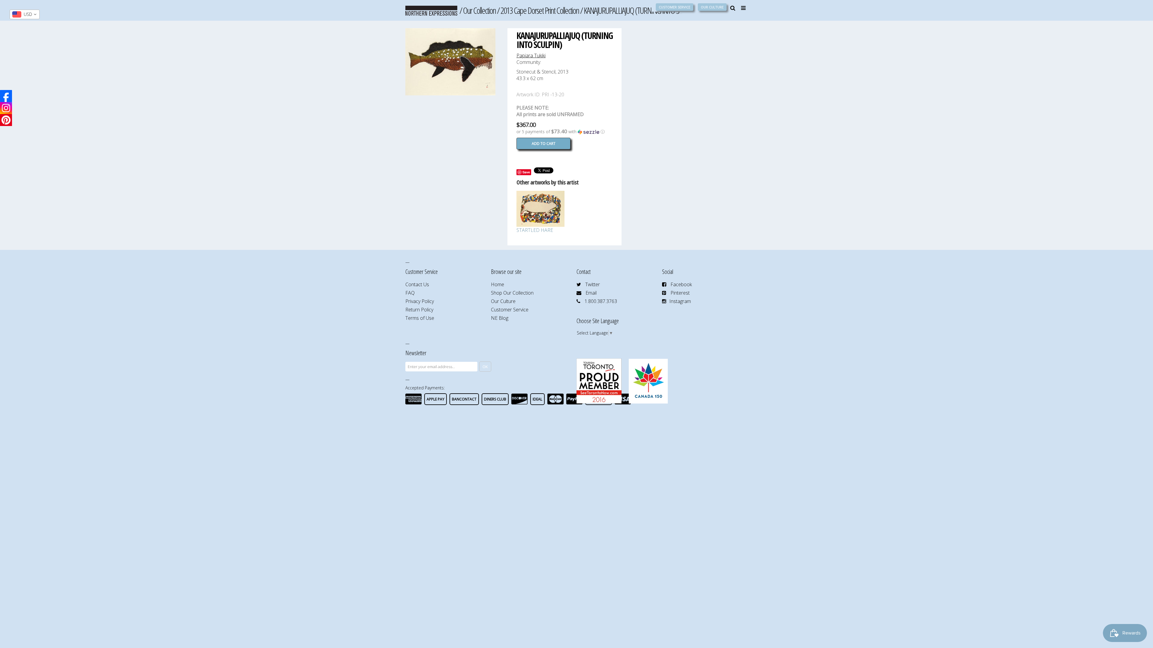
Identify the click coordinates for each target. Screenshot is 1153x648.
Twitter (592, 284)
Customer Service (674, 7)
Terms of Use (419, 318)
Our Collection (479, 10)
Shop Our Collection (512, 293)
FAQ (410, 293)
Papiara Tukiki (531, 55)
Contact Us (417, 284)
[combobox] (25, 14)
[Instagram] (6, 108)
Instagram (680, 301)
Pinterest (680, 293)
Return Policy (419, 309)
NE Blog (499, 318)
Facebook (681, 284)
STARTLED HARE (534, 230)
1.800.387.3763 (601, 301)
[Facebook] (6, 96)
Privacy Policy (419, 301)
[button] (564, 132)
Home (497, 284)
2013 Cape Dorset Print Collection (540, 10)
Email (591, 293)
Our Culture (712, 7)
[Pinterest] (6, 120)
